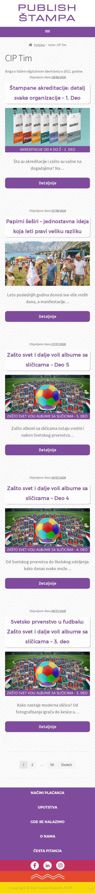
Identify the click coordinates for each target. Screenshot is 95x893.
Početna (39, 45)
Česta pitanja (47, 851)
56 (52, 764)
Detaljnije (47, 183)
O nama (47, 836)
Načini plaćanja (47, 793)
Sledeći (66, 764)
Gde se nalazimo (47, 822)
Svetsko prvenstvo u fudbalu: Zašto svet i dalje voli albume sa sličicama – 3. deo (47, 632)
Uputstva (47, 807)
